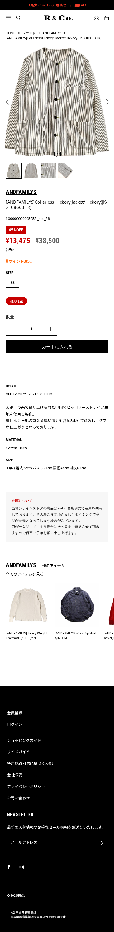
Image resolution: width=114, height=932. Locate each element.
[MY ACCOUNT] (96, 17)
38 (13, 282)
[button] (7, 102)
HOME (10, 32)
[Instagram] (21, 867)
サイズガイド (18, 751)
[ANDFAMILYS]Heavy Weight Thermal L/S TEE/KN (27, 635)
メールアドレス (24, 842)
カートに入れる (57, 346)
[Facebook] (8, 867)
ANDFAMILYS (52, 32)
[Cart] (106, 17)
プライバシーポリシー (26, 786)
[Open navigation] (11, 17)
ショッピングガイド (24, 740)
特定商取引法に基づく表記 (30, 763)
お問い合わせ (18, 798)
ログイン (14, 724)
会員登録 (14, 712)
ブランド (29, 32)
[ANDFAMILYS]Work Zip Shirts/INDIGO (75, 635)
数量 (10, 317)
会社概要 (14, 774)
